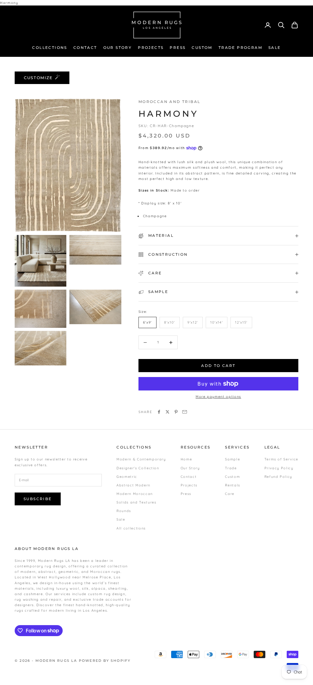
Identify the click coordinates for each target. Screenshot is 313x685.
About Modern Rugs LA (47, 548)
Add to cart (218, 365)
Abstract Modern (133, 485)
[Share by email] (184, 411)
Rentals (232, 485)
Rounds (123, 511)
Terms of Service (281, 459)
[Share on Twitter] (167, 411)
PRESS (178, 47)
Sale (120, 519)
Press (186, 494)
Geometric (126, 476)
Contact (189, 476)
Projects (189, 485)
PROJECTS (151, 47)
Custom (232, 476)
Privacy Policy (278, 468)
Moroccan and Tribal (169, 101)
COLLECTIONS (49, 47)
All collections (131, 528)
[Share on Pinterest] (176, 411)
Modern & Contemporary (141, 459)
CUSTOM (202, 47)
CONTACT (85, 47)
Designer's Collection (137, 468)
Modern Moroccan (134, 494)
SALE (274, 47)
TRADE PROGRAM (240, 47)
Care (229, 494)
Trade (231, 468)
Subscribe (38, 498)
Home (186, 459)
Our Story (190, 468)
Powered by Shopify (105, 660)
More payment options (218, 396)
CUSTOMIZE (38, 77)
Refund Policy (278, 476)
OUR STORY (117, 47)
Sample (232, 459)
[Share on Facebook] (158, 411)
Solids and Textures (136, 502)
